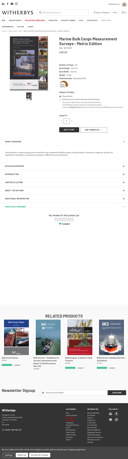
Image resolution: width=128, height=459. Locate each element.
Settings (9, 455)
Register (106, 12)
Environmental (8, 27)
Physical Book (67, 96)
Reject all (22, 455)
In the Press (91, 423)
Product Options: (66, 92)
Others (30, 27)
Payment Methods (93, 430)
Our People (91, 415)
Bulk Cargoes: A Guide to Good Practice (78, 359)
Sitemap (90, 442)
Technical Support (93, 435)
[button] (64, 141)
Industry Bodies (15, 20)
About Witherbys (93, 413)
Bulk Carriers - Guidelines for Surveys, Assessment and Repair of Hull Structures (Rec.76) (46, 362)
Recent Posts (92, 428)
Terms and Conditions (95, 437)
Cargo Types (106, 20)
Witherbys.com (115, 4)
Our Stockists (92, 425)
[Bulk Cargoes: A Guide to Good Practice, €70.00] (80, 337)
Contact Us (91, 420)
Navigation (53, 20)
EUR (114, 12)
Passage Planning (68, 20)
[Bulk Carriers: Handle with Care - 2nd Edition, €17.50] (111, 337)
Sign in (98, 12)
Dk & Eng (20, 27)
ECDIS (81, 20)
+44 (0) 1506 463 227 (13, 430)
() (125, 12)
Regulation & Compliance (35, 20)
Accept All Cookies (39, 455)
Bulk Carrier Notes (10, 358)
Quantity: (63, 116)
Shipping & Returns (94, 432)
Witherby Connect (93, 440)
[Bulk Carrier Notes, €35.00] (16, 337)
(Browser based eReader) (90, 99)
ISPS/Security (92, 20)
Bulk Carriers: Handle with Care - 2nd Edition (111, 359)
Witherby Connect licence (81, 99)
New (3, 20)
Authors (90, 418)
